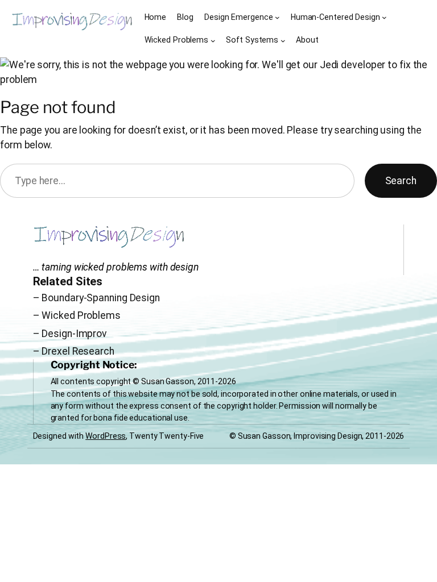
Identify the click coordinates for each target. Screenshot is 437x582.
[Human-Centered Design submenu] (384, 17)
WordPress (105, 435)
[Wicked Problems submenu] (213, 40)
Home (156, 17)
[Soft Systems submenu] (283, 40)
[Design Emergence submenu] (277, 17)
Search (401, 180)
